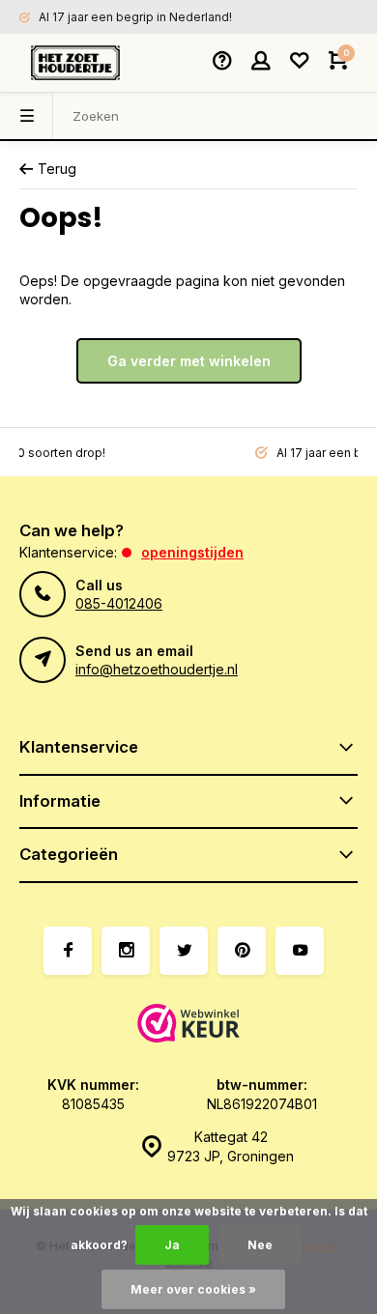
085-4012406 (118, 603)
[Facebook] (68, 951)
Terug (57, 168)
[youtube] (300, 951)
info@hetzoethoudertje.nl (156, 669)
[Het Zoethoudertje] (75, 63)
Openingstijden (192, 552)
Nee (260, 1245)
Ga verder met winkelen (189, 361)
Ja (172, 1245)
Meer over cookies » (193, 1289)
